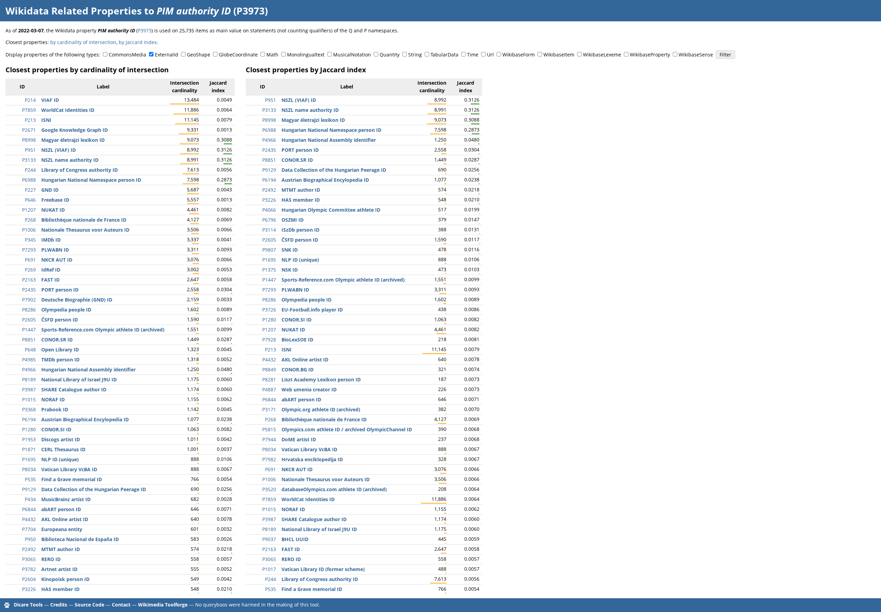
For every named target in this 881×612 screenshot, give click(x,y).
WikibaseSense (696, 54)
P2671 (29, 130)
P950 (30, 539)
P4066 (269, 210)
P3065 (29, 559)
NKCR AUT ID (56, 259)
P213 (30, 120)
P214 (30, 100)
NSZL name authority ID (69, 160)
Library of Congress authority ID (79, 170)
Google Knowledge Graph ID (74, 130)
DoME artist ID (299, 439)
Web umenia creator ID (309, 389)
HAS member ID (60, 589)
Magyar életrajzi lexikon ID (73, 140)
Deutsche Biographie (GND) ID (76, 299)
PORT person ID (59, 289)
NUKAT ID (53, 210)
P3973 (144, 30)
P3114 (269, 229)
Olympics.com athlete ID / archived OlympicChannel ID (347, 429)
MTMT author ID (60, 549)
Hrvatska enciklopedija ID (312, 459)
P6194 (29, 419)
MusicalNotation (352, 54)
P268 (30, 220)
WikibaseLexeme (602, 54)
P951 (30, 150)
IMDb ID (51, 239)
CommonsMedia (127, 54)
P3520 (269, 489)
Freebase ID (55, 200)
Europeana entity (61, 529)
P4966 (29, 369)
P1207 (29, 210)
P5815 (269, 429)
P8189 (29, 379)
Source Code (89, 604)
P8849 (269, 369)
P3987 (29, 389)
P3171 (269, 409)
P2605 (29, 319)
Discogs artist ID (60, 439)
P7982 (269, 459)
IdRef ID (50, 269)
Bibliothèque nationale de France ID (83, 220)
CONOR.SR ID (57, 339)
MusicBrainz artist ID (66, 499)
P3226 (29, 589)
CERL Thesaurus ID (63, 449)
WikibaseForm (518, 54)
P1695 (29, 459)
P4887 (269, 389)
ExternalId (166, 54)
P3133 (29, 160)
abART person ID (61, 509)
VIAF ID (50, 100)
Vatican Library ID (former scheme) (323, 569)
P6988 (29, 180)
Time (472, 54)
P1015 (29, 399)
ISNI (46, 120)
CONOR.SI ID (56, 429)
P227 (30, 190)
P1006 (29, 229)
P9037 (269, 539)
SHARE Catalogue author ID (73, 389)
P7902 (29, 299)
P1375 (269, 269)
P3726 (269, 309)
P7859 (29, 110)
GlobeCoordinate (238, 54)
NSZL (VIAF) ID (58, 150)
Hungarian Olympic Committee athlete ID (331, 210)
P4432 (29, 519)
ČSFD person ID (59, 319)
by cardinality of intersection (83, 42)
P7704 (29, 529)
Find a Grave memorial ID (71, 479)
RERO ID (51, 559)
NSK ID (290, 269)
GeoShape (198, 54)
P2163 (29, 279)
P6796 (269, 220)
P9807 (269, 249)
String (415, 54)
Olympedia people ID (66, 309)
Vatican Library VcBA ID (69, 469)
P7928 (269, 339)
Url (490, 54)
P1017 (269, 569)
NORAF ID (53, 399)
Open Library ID (60, 349)
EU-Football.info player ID (312, 309)
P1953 (29, 439)
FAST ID (50, 279)
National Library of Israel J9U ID (79, 379)
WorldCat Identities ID (67, 110)
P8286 (29, 309)
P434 (30, 499)
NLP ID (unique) (60, 459)
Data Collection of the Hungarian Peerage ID (93, 489)
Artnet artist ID (59, 569)
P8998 (29, 140)
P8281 (269, 379)
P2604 (29, 579)
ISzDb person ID (300, 229)
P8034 (29, 469)
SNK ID (290, 249)
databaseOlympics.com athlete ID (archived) (334, 489)
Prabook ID (54, 409)
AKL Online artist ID (64, 519)
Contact (121, 604)
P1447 (29, 329)
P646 (30, 200)
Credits (58, 604)
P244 (30, 170)
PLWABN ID (55, 249)
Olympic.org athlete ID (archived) (321, 409)
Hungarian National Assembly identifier (88, 369)
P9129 (29, 489)
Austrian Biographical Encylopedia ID (85, 419)
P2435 (29, 289)
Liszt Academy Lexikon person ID (321, 379)
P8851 (29, 339)
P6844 (29, 509)
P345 (30, 239)
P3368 (29, 409)
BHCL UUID (295, 539)
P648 (30, 349)
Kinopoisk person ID (65, 579)
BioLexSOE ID (297, 339)
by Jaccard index (138, 42)
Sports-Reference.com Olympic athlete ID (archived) (102, 329)
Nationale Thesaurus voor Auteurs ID (85, 229)
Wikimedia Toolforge (163, 604)
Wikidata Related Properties (74, 10)
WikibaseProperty (650, 54)
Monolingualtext (306, 54)
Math (272, 54)
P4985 (29, 359)
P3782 (29, 569)
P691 (30, 259)
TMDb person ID (60, 359)
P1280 (29, 429)
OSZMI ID (293, 220)
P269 (30, 269)
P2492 (29, 549)
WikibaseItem (558, 54)
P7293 (29, 249)
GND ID (50, 190)
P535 (30, 479)
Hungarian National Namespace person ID (91, 180)
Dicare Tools (28, 604)
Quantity (390, 54)
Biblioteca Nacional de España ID (80, 539)
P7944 (269, 439)
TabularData (444, 54)
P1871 (29, 449)
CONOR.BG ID (298, 369)
